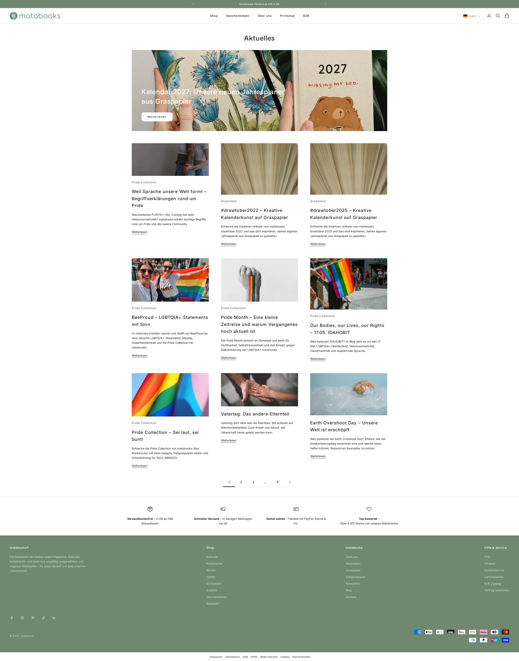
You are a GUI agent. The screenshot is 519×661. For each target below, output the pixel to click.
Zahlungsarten (493, 577)
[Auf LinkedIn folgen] (54, 618)
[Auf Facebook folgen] (12, 618)
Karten (210, 577)
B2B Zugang (492, 583)
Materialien (353, 563)
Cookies (285, 656)
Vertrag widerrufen (496, 590)
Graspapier (353, 570)
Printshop (287, 15)
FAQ (487, 556)
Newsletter (353, 583)
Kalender (212, 556)
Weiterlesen (157, 116)
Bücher (211, 570)
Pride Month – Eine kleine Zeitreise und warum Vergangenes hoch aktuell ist (259, 324)
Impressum (216, 656)
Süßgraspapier (356, 577)
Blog (349, 590)
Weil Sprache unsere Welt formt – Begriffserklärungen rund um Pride (169, 198)
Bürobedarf (213, 583)
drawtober (229, 201)
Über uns (265, 15)
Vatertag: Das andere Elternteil (255, 413)
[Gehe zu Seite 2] (290, 482)
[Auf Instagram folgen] (22, 618)
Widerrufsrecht (269, 656)
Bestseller (212, 603)
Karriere (351, 597)
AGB (245, 656)
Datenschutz (232, 656)
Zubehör (212, 590)
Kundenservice (494, 570)
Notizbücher (214, 563)
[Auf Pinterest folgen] (33, 618)
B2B (306, 15)
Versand (489, 563)
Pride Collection (144, 182)
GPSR (254, 656)
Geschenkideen (238, 15)
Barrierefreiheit (301, 656)
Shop (214, 15)
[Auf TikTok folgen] (43, 618)
